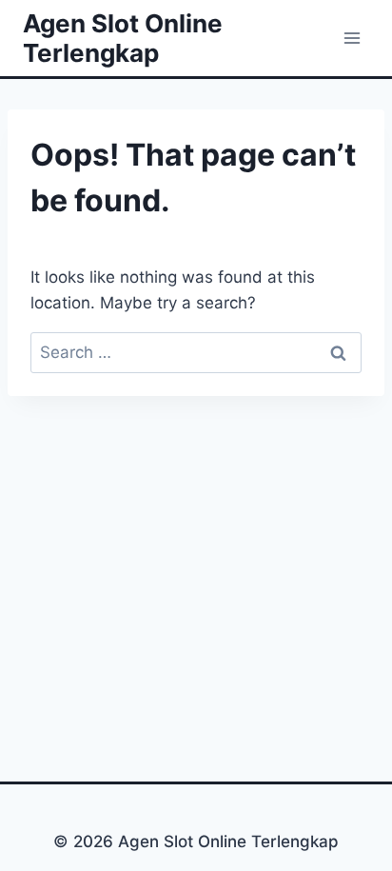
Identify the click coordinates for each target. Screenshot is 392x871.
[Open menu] (351, 37)
